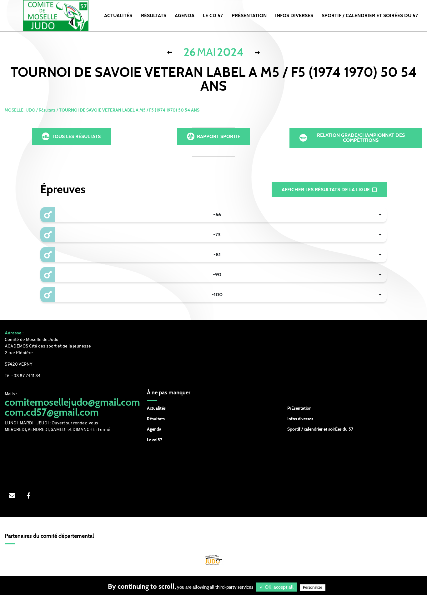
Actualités (118, 15)
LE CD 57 (213, 15)
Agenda (184, 15)
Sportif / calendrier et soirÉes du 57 (320, 429)
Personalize (312, 588)
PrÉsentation (299, 408)
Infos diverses (300, 419)
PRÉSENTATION (249, 15)
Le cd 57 (154, 440)
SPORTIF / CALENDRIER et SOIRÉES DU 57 (370, 15)
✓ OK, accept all (276, 587)
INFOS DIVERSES (294, 15)
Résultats (153, 15)
